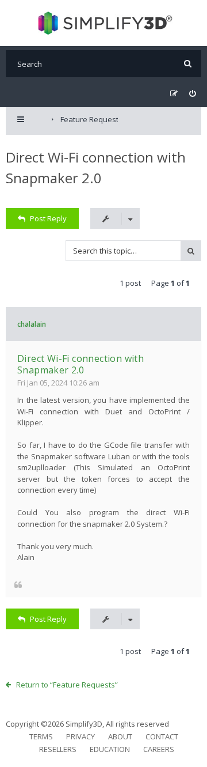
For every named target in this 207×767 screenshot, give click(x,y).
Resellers (57, 749)
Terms (41, 736)
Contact (161, 736)
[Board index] (103, 23)
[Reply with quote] (18, 584)
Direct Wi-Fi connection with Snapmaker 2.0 (80, 364)
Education (110, 749)
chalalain (31, 324)
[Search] (187, 63)
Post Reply (48, 218)
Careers (158, 749)
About (120, 736)
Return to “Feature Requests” (67, 684)
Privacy (80, 736)
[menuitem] (192, 93)
